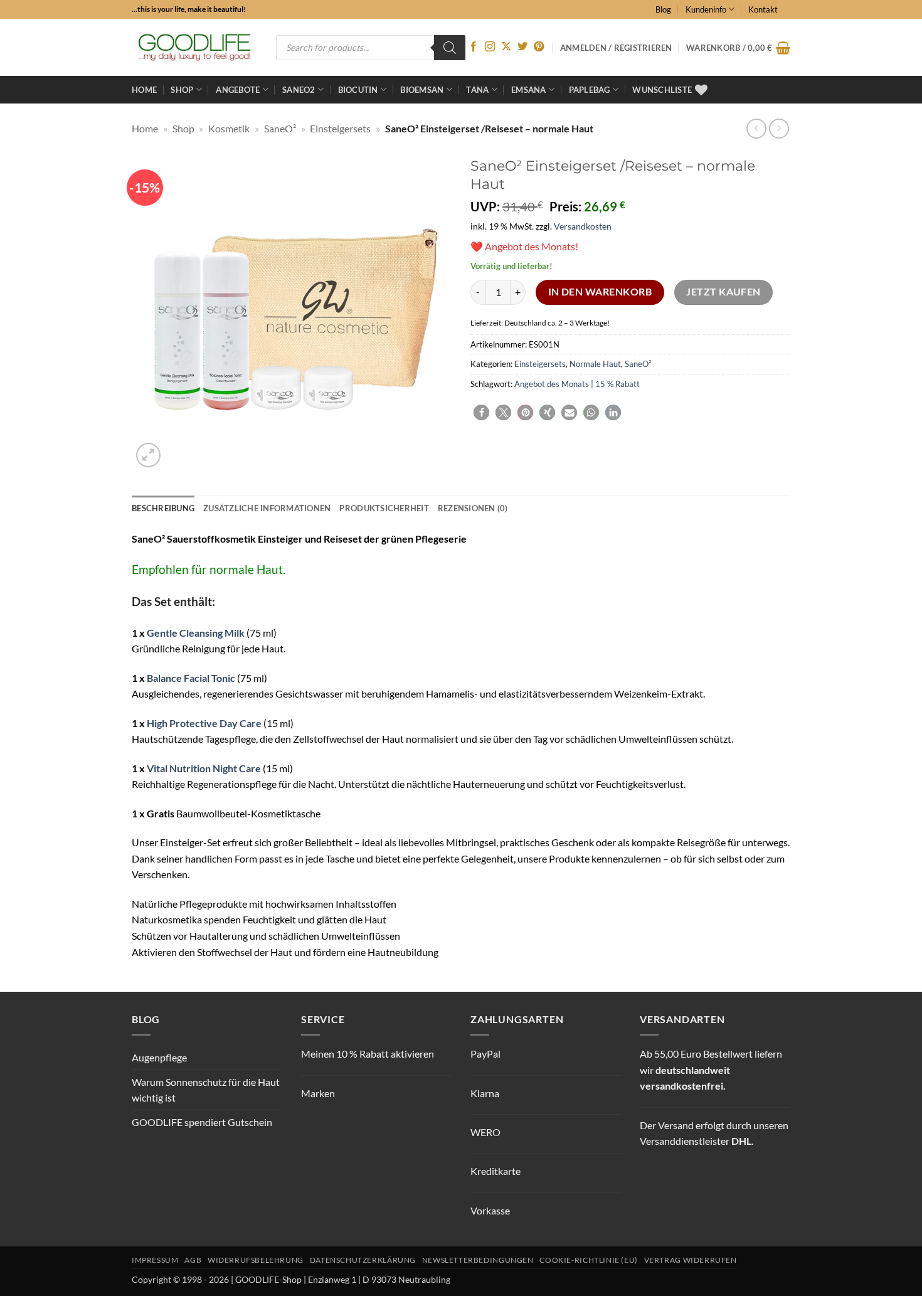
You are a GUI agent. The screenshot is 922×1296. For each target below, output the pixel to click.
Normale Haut (595, 364)
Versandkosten (583, 226)
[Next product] (756, 128)
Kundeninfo (706, 9)
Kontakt (763, 9)
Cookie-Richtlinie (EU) (588, 1260)
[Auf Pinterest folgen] (539, 47)
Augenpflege (159, 1057)
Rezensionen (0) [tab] (473, 508)
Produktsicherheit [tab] (383, 508)
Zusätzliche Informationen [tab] (267, 508)
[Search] (449, 47)
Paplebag (589, 90)
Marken (318, 1093)
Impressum (155, 1260)
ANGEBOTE (238, 90)
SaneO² (280, 128)
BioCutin (358, 90)
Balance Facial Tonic (191, 678)
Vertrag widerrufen (690, 1260)
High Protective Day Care (204, 723)
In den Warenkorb (600, 291)
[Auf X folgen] (506, 47)
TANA (477, 90)
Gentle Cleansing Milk (196, 633)
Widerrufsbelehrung (256, 1260)
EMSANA (528, 90)
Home (144, 90)
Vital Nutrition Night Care (204, 768)
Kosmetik (229, 128)
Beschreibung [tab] (163, 508)
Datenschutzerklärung (363, 1260)
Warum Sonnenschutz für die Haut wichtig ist (206, 1090)
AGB (192, 1260)
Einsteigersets (340, 128)
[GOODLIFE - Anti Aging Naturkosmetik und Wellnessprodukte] (194, 47)
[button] (738, 47)
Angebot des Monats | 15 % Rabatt (577, 384)
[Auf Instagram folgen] (490, 47)
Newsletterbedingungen (478, 1260)
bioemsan (421, 90)
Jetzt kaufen (723, 291)
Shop (182, 90)
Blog (663, 9)
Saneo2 (298, 90)
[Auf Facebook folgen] (474, 47)
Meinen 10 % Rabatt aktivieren (367, 1054)
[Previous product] (778, 128)
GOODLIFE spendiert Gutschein (202, 1122)
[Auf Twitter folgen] (522, 47)
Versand (676, 1125)
